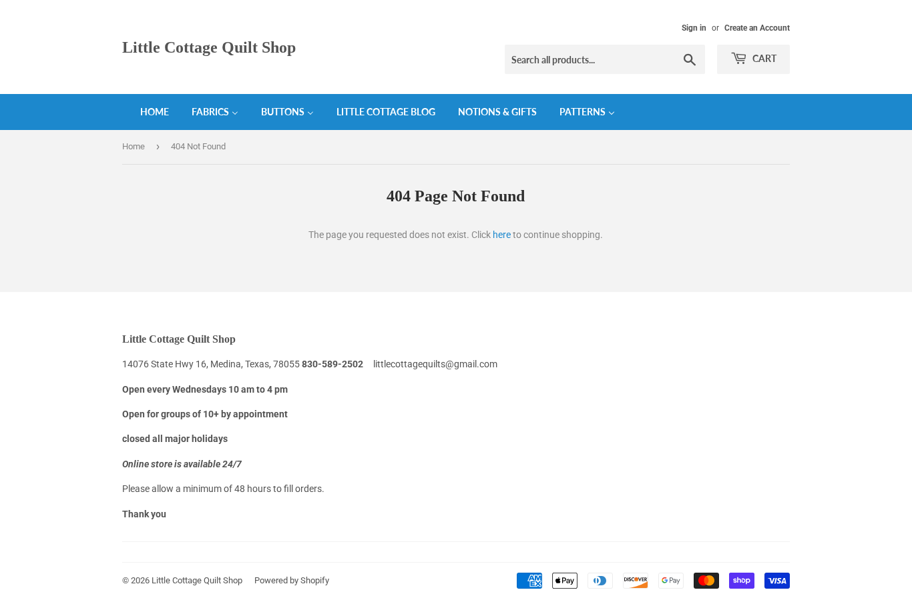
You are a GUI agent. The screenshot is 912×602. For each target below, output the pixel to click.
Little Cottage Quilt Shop (209, 47)
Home (133, 146)
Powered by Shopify (291, 580)
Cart (763, 58)
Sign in (694, 28)
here (502, 234)
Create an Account (757, 28)
